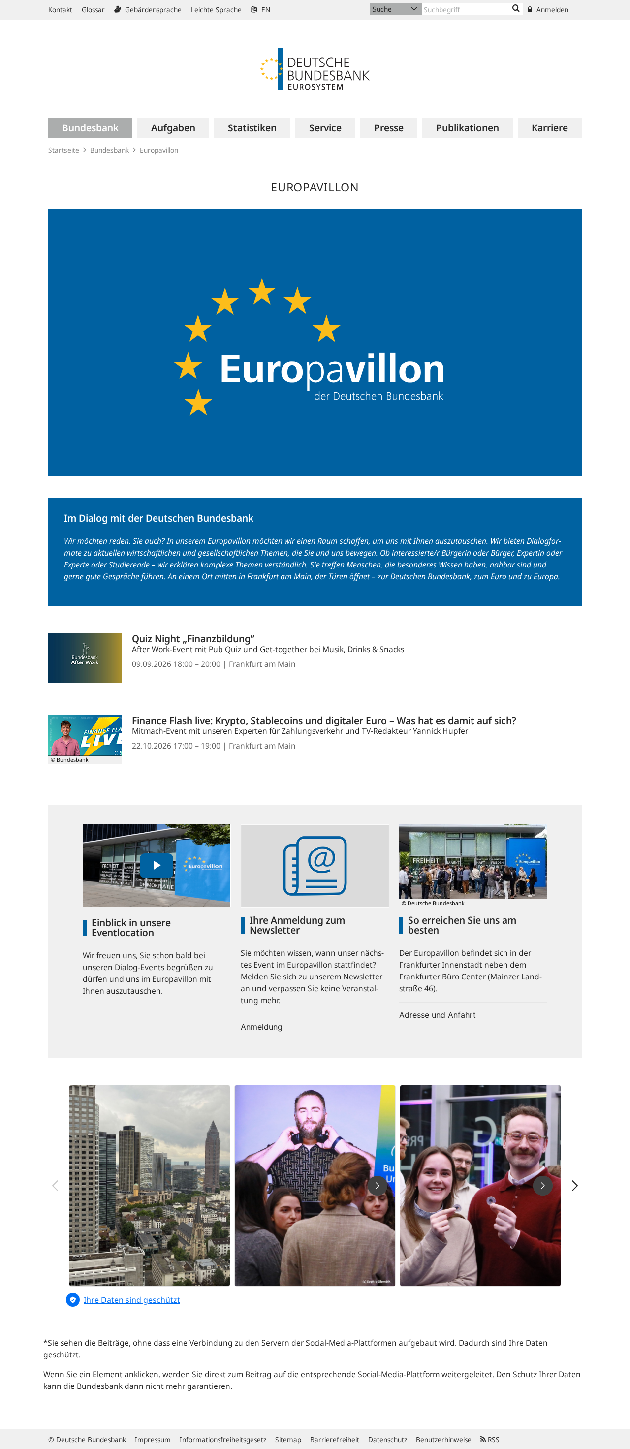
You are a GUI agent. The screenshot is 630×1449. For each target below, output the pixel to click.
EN (264, 9)
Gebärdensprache (152, 9)
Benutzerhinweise (444, 1439)
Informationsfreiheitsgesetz (223, 1439)
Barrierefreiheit (334, 1439)
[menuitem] (90, 128)
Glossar (93, 9)
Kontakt (60, 9)
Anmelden (551, 9)
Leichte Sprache (216, 9)
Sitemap (288, 1439)
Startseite (63, 150)
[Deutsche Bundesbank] (315, 68)
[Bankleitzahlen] (516, 9)
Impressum (153, 1439)
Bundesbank (109, 150)
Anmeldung (262, 1027)
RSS (493, 1439)
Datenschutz (387, 1439)
